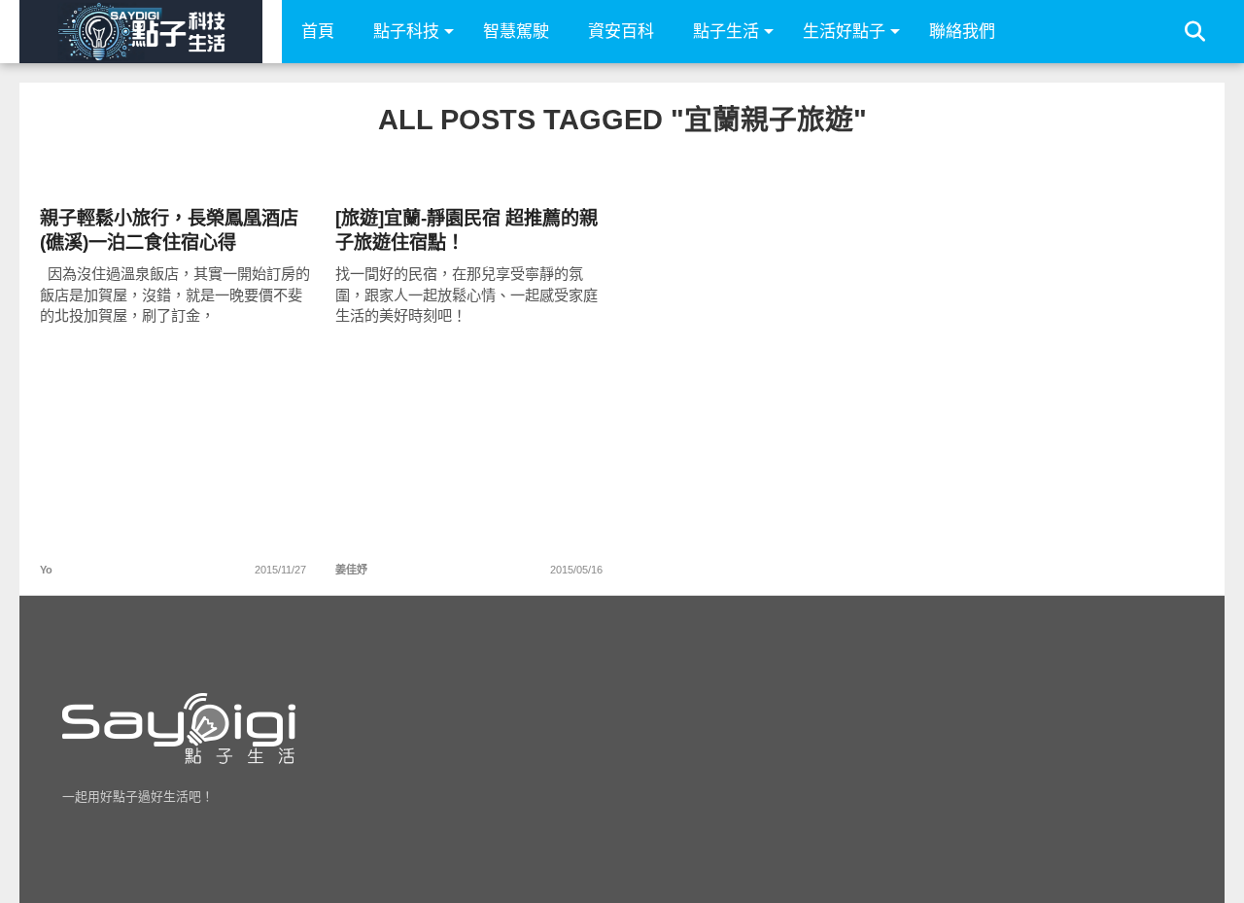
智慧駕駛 (516, 31)
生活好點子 (844, 31)
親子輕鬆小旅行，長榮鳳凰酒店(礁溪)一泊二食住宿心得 (169, 230)
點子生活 (726, 31)
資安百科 (621, 31)
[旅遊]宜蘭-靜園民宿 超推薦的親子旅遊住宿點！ (466, 230)
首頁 (317, 31)
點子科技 (406, 31)
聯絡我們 (962, 31)
